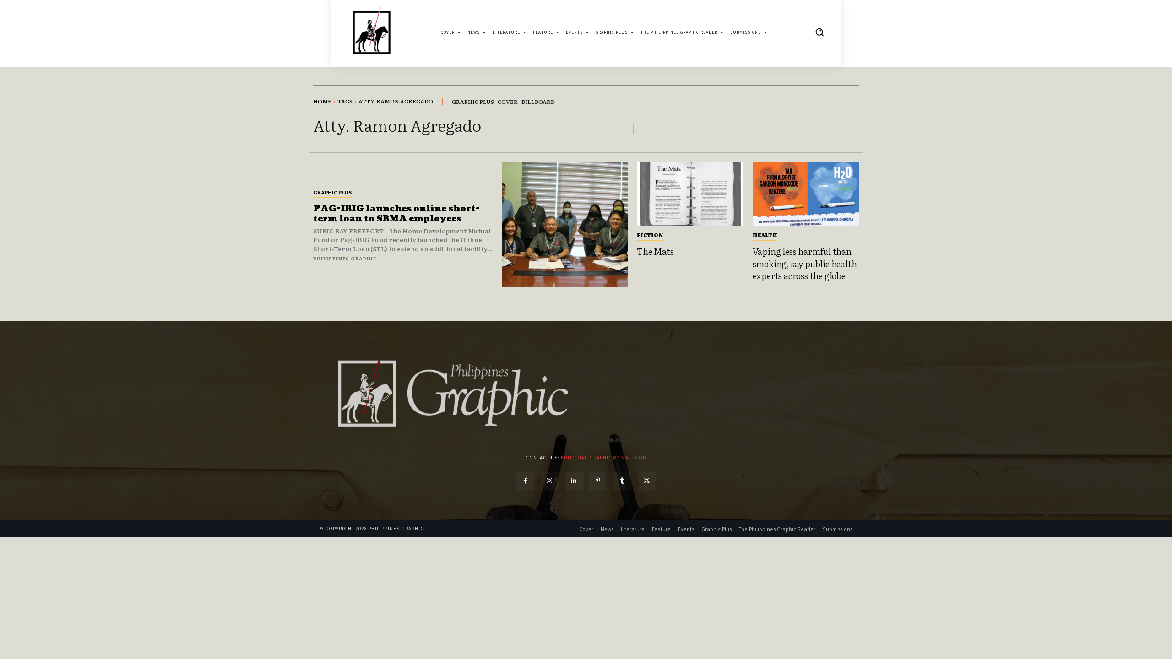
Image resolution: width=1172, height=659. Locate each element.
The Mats (655, 251)
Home (322, 101)
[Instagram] (550, 481)
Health (765, 234)
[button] (819, 32)
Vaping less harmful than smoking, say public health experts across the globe (805, 263)
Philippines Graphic (345, 258)
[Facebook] (525, 481)
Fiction (650, 234)
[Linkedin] (574, 481)
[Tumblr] (622, 481)
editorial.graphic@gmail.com (604, 457)
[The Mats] (690, 194)
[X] (647, 481)
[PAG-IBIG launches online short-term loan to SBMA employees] (565, 225)
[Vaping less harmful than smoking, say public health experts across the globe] (806, 194)
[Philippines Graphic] (372, 32)
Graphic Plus (332, 192)
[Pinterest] (598, 481)
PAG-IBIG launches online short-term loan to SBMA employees (396, 214)
